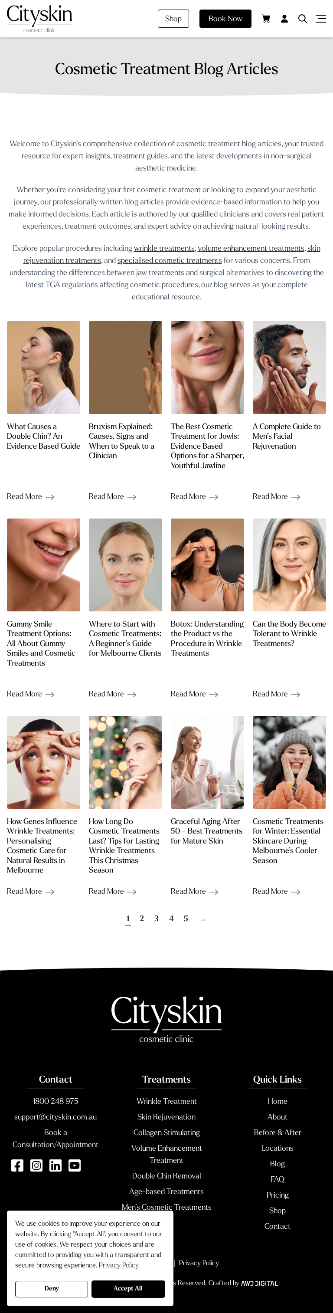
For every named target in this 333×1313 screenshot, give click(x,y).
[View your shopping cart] (266, 18)
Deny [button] (52, 1289)
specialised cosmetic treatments (170, 261)
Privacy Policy (199, 1263)
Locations (277, 1149)
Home (277, 1102)
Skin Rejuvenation (166, 1118)
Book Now (225, 19)
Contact (277, 1227)
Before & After (277, 1133)
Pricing (278, 1196)
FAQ (277, 1180)
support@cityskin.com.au (55, 1118)
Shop (173, 19)
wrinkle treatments (164, 249)
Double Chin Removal (166, 1177)
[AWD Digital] (259, 1283)
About (277, 1118)
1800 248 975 (55, 1102)
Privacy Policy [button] (119, 1265)
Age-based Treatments (166, 1192)
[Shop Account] (284, 19)
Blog (277, 1165)
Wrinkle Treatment (167, 1102)
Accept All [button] (128, 1289)
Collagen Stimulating (167, 1133)
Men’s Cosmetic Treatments (167, 1208)
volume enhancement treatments (251, 249)
